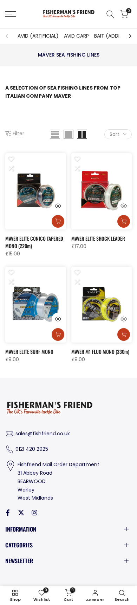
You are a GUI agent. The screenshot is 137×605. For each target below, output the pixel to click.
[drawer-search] (110, 14)
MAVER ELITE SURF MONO (29, 351)
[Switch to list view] (55, 134)
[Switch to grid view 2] (82, 134)
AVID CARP (76, 35)
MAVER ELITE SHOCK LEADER (98, 238)
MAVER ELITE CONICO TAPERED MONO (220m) (34, 242)
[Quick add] (58, 221)
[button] (11, 159)
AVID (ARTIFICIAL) (38, 35)
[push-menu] (10, 14)
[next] (128, 36)
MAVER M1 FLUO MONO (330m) (100, 351)
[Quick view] (58, 206)
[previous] (9, 36)
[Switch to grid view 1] (68, 134)
